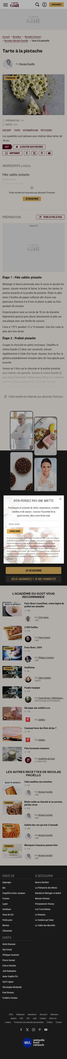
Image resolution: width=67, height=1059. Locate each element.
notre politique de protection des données (42, 546)
